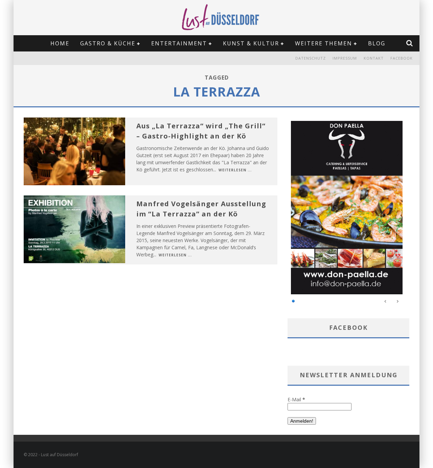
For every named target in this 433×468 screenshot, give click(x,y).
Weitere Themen (323, 43)
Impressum (345, 58)
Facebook (401, 58)
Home (59, 43)
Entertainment (179, 43)
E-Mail (296, 399)
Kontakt (374, 58)
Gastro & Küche (107, 43)
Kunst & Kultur (251, 43)
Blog (376, 43)
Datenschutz (310, 58)
